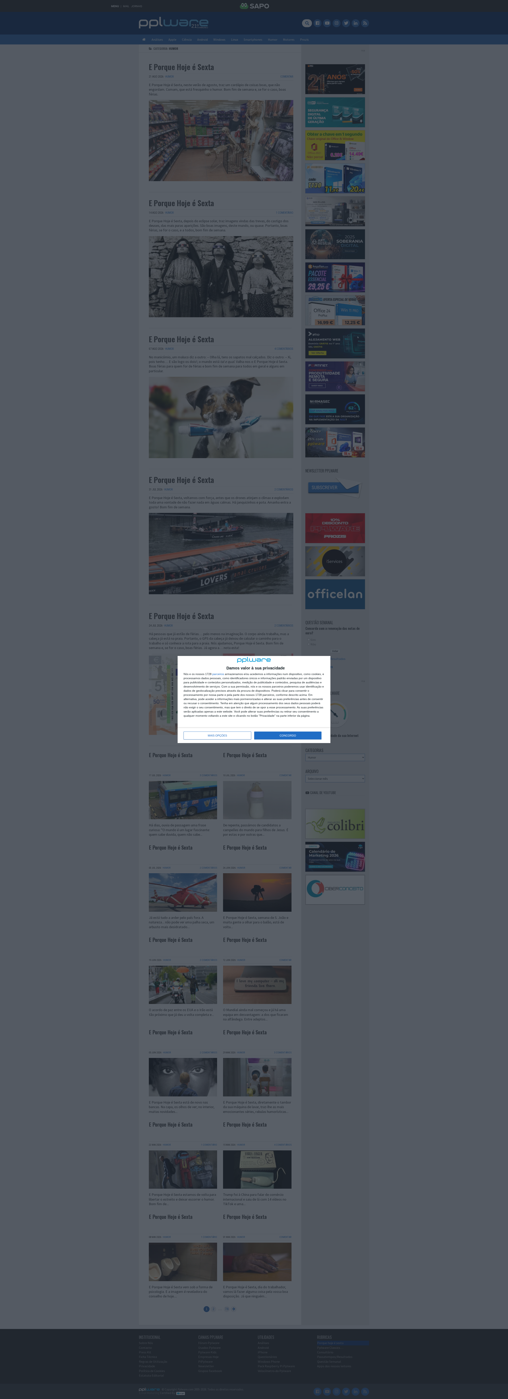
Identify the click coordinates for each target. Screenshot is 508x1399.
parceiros (218, 674)
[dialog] (254, 699)
